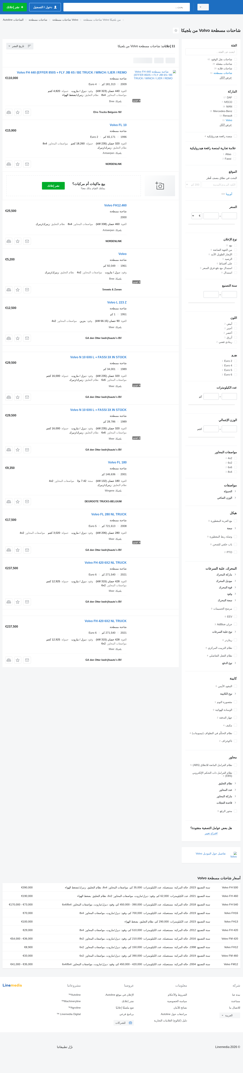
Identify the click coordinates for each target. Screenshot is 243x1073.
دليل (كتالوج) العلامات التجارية (170, 1020)
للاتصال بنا (234, 1007)
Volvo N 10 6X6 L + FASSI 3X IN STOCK (98, 357)
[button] (17, 112)
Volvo (122, 254)
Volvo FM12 (231, 964)
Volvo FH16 (231, 913)
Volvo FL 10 (118, 125)
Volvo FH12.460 (115, 205)
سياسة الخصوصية (177, 1001)
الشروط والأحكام (177, 994)
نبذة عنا (236, 994)
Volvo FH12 (231, 947)
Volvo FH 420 (230, 930)
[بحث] (186, 7)
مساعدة (235, 1001)
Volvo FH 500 (230, 887)
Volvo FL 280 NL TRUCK (109, 514)
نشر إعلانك (53, 185)
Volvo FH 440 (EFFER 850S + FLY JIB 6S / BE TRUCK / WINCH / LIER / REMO (72, 72)
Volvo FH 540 (230, 904)
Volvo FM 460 (230, 955)
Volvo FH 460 (230, 895)
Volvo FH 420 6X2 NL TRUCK (106, 562)
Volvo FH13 (231, 921)
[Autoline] (227, 7)
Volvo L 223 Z (117, 302)
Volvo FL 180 (117, 462)
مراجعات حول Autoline (174, 1014)
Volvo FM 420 (230, 938)
